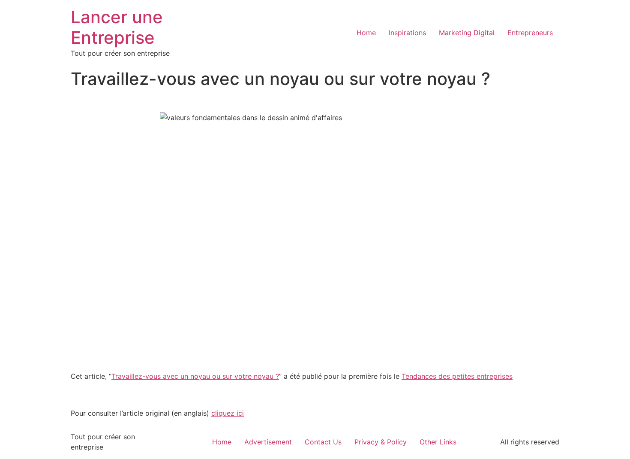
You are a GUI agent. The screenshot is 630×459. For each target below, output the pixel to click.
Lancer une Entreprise (117, 27)
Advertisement (268, 442)
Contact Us (323, 442)
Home (366, 32)
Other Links (438, 442)
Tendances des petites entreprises (457, 376)
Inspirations (407, 32)
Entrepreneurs (530, 32)
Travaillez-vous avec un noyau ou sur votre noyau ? (195, 376)
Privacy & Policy (380, 442)
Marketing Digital (467, 32)
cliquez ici (227, 413)
